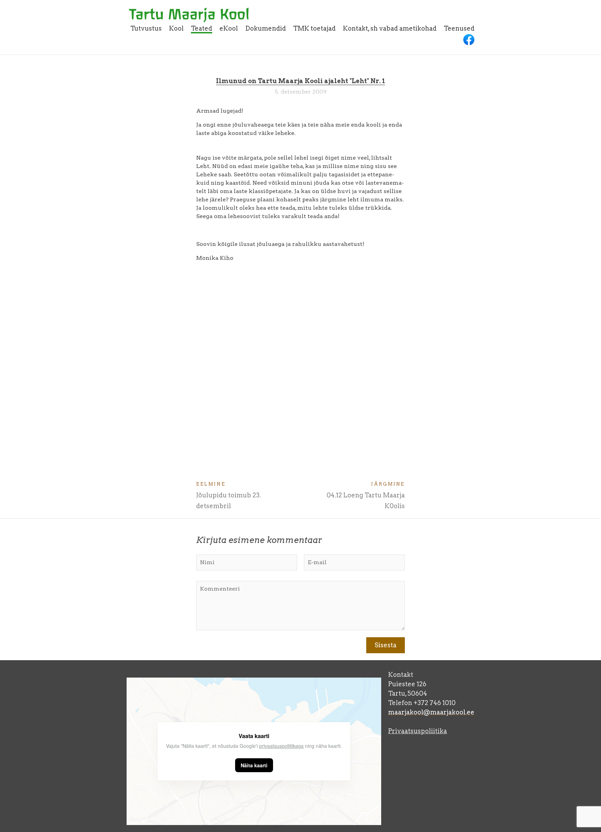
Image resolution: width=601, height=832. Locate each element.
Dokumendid (265, 28)
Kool (176, 28)
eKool (228, 28)
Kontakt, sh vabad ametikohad (389, 28)
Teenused (459, 28)
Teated (201, 28)
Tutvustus (146, 28)
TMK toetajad (314, 28)
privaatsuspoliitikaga (281, 745)
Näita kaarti (254, 765)
